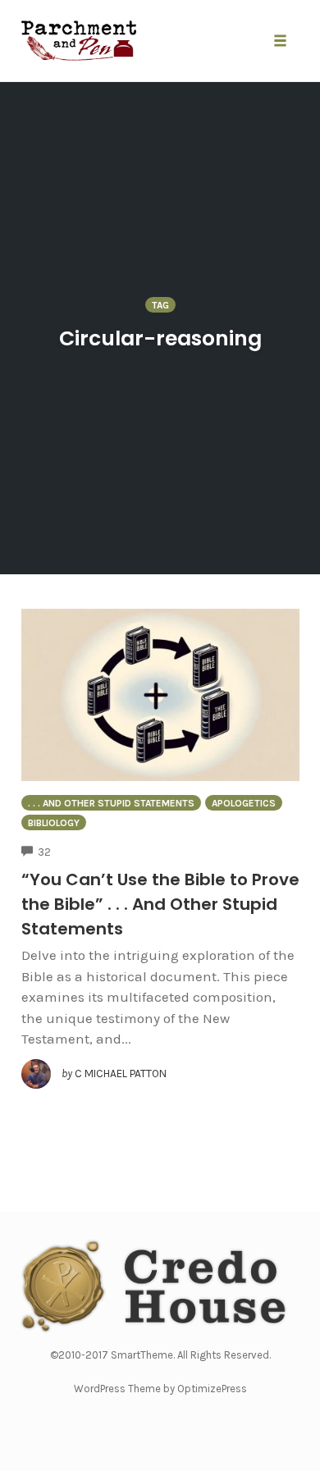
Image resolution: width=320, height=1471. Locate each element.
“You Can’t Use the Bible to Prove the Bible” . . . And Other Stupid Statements (160, 904)
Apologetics (244, 803)
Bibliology (54, 823)
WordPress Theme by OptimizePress (160, 1388)
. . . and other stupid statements (111, 803)
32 (44, 852)
